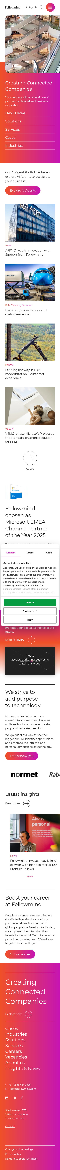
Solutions (13, 121)
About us (15, 1062)
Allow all (30, 602)
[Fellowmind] (13, 7)
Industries (14, 145)
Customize (28, 611)
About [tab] (49, 552)
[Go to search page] (42, 7)
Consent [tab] (10, 552)
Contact (10, 1126)
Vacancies (16, 1057)
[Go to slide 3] (32, 876)
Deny (30, 619)
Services (12, 129)
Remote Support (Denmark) (21, 1158)
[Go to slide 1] (28, 876)
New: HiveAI (15, 113)
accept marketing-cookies (28, 659)
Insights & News (22, 1068)
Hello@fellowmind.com (22, 1088)
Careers (13, 1051)
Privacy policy (13, 1154)
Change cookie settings (19, 1149)
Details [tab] (30, 552)
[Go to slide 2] (30, 876)
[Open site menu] (50, 7)
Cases (10, 137)
